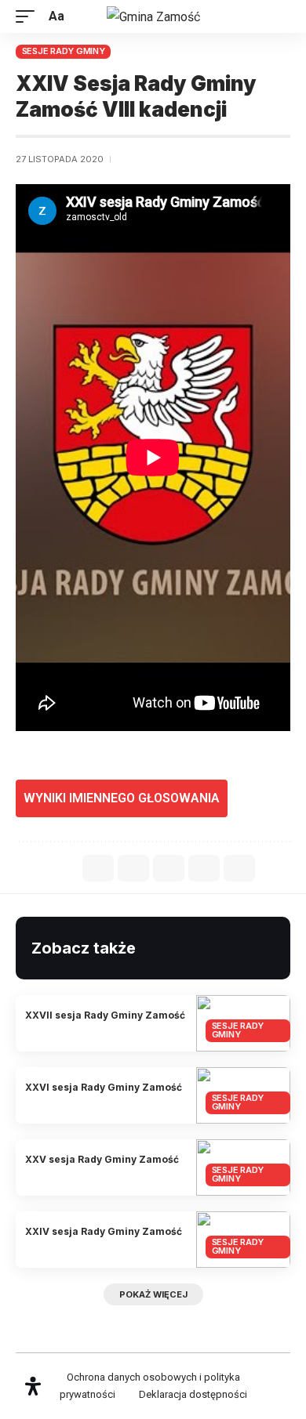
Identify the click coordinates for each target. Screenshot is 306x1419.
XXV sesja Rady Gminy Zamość (102, 1159)
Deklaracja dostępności (193, 1394)
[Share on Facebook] (98, 868)
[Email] (168, 868)
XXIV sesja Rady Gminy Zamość (103, 1231)
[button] (29, 16)
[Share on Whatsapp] (133, 868)
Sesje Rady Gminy (63, 50)
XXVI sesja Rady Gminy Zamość (103, 1087)
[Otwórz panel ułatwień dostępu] (33, 1386)
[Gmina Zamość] (153, 16)
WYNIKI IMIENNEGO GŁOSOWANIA (122, 798)
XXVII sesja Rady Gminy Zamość (105, 1015)
